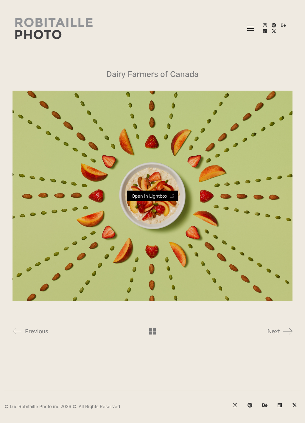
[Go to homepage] (54, 28)
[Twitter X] (295, 405)
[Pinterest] (250, 405)
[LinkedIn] (280, 405)
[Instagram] (235, 405)
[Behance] (265, 405)
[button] (250, 28)
